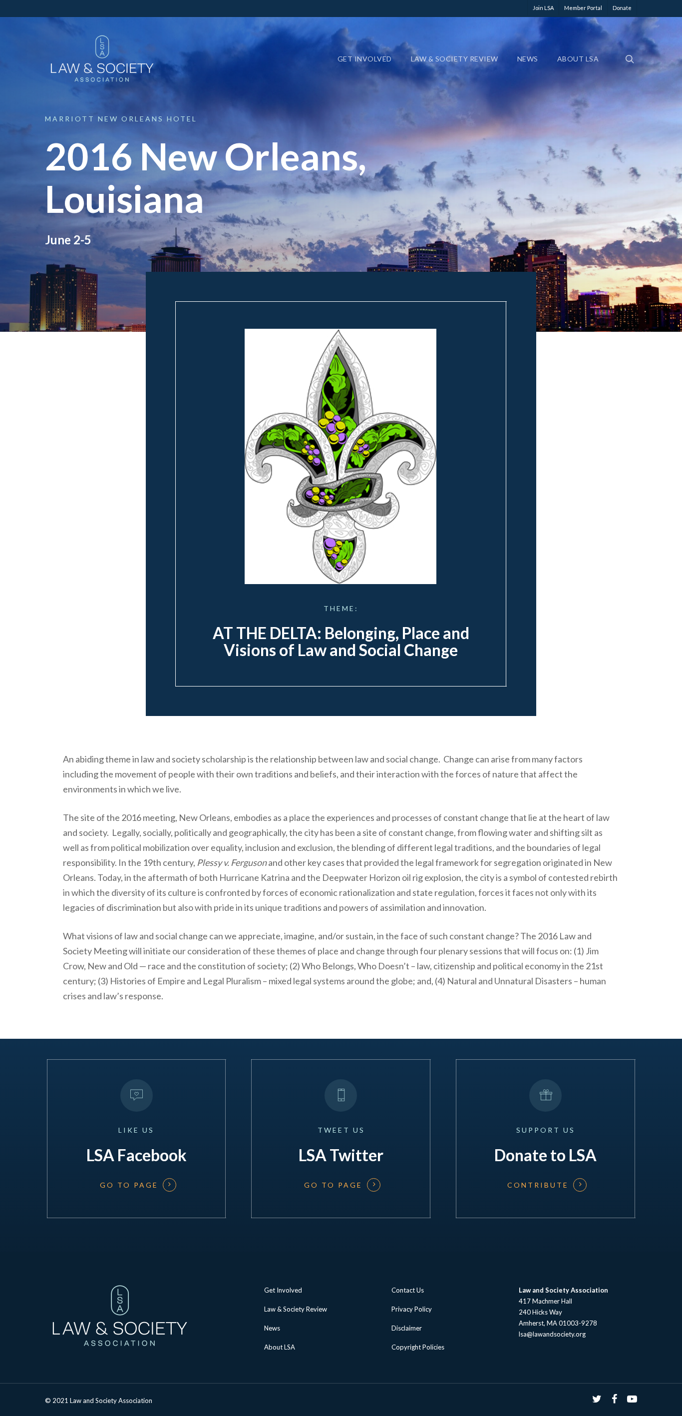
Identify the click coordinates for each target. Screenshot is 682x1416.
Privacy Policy (411, 1309)
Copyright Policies (417, 1347)
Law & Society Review (454, 58)
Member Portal (583, 7)
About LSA (578, 58)
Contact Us (407, 1290)
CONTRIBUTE (538, 1185)
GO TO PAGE (128, 1185)
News (527, 58)
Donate (622, 7)
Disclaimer (406, 1328)
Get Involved (365, 58)
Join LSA (543, 7)
